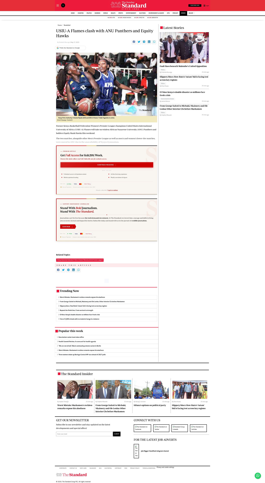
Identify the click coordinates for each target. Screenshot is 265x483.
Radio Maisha (125, 17)
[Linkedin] (180, 428)
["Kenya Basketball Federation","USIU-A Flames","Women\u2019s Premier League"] (80, 260)
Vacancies (93, 468)
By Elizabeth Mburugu (63, 42)
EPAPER (183, 13)
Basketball (67, 25)
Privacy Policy (134, 468)
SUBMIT (116, 434)
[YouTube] (199, 428)
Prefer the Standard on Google (70, 48)
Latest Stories (173, 28)
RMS (126, 468)
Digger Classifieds (150, 451)
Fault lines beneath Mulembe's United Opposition (183, 66)
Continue (67, 226)
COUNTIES (81, 13)
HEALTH (113, 13)
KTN (168, 13)
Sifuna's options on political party (150, 405)
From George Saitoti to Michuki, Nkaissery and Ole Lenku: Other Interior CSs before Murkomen (111, 408)
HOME (73, 13)
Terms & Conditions (149, 468)
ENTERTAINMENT (131, 13)
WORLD (105, 13)
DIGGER (191, 13)
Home (60, 25)
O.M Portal (108, 468)
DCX (100, 468)
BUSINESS (97, 13)
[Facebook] (143, 428)
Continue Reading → (106, 165)
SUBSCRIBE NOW (194, 5)
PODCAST (175, 13)
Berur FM (153, 17)
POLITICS (89, 13)
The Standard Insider (77, 374)
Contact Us (73, 468)
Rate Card (83, 468)
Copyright (118, 468)
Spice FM (140, 17)
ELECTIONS (142, 13)
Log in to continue (113, 190)
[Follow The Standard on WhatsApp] (258, 476)
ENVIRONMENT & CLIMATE (156, 13)
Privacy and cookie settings (165, 467)
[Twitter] (162, 428)
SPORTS (120, 13)
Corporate (62, 468)
